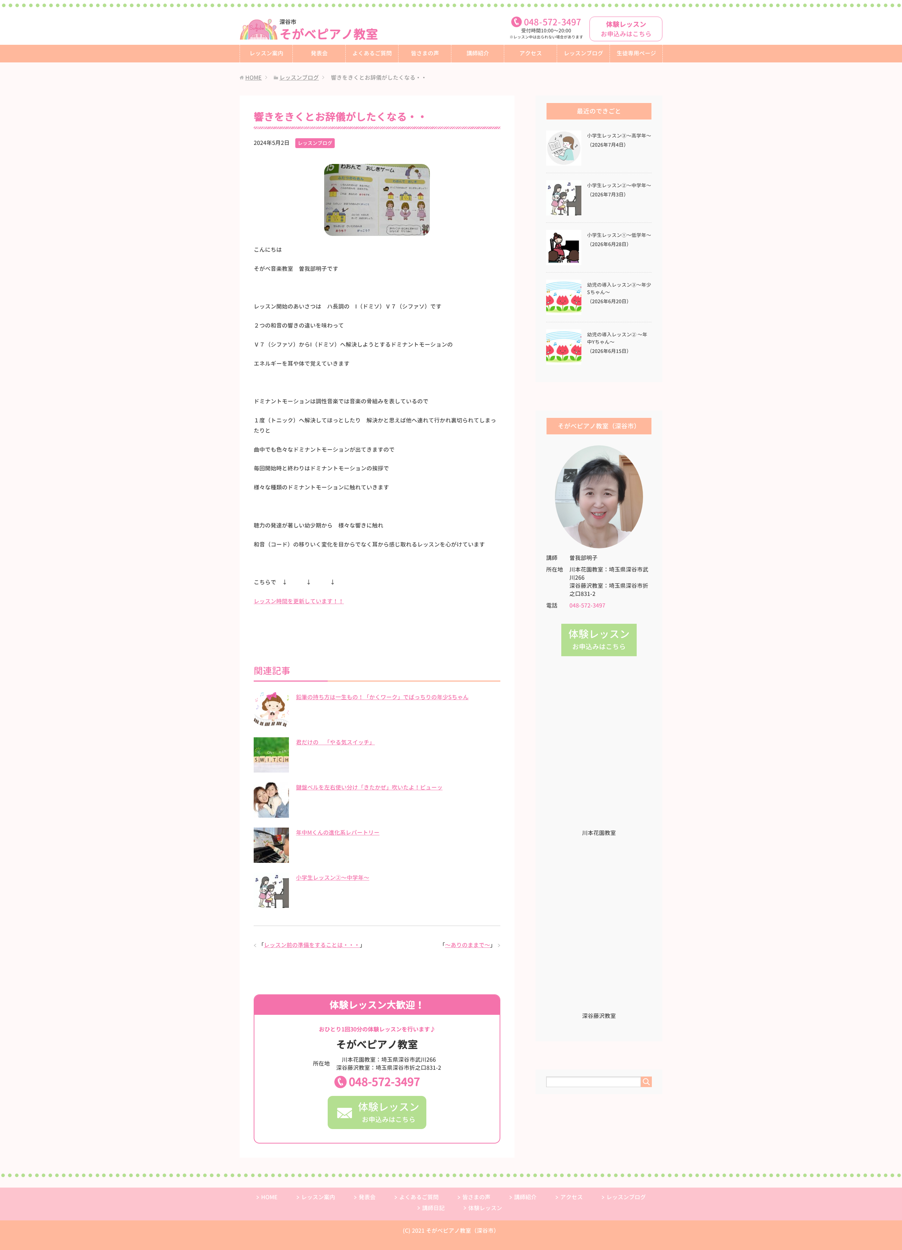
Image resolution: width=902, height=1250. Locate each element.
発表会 (319, 53)
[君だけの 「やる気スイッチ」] (271, 769)
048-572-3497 (384, 1082)
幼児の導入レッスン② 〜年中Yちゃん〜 (617, 338)
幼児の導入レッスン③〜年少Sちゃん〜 (619, 288)
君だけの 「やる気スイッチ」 (335, 742)
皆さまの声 (425, 53)
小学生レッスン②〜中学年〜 (332, 878)
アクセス (530, 53)
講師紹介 (478, 53)
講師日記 (433, 1208)
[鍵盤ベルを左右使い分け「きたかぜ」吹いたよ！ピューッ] (271, 814)
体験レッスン (485, 1208)
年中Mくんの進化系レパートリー (337, 832)
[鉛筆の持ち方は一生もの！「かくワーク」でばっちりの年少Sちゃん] (271, 723)
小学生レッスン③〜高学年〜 (619, 135)
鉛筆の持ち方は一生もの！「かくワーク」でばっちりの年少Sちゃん (382, 697)
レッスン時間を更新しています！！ (299, 601)
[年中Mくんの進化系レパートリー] (271, 859)
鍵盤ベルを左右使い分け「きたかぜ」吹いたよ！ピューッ (369, 787)
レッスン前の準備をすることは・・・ (312, 945)
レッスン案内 (266, 53)
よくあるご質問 (372, 53)
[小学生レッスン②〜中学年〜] (271, 904)
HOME (269, 1197)
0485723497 (552, 22)
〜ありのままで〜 (467, 945)
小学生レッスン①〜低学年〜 (619, 235)
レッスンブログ (583, 53)
